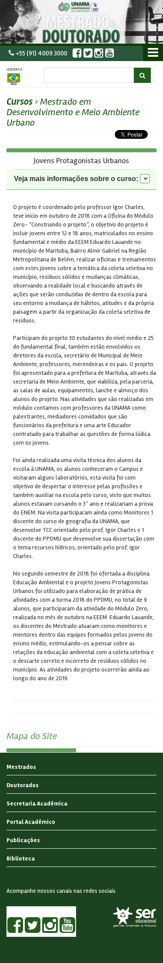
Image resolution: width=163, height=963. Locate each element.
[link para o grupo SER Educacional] (134, 917)
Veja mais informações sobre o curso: (76, 178)
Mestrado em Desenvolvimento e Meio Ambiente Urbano (73, 112)
